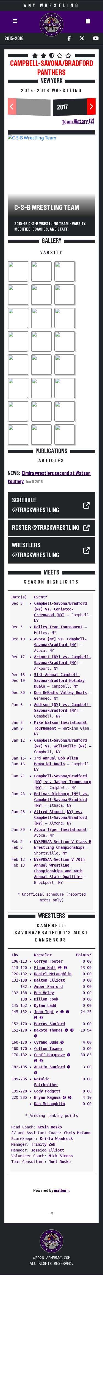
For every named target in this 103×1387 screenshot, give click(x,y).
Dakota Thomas (48, 1030)
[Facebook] (69, 39)
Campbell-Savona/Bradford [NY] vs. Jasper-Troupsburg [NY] (62, 782)
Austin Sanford (49, 1067)
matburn (61, 1190)
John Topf (44, 1012)
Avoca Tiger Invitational (60, 829)
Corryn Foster (48, 961)
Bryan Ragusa (47, 1097)
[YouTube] (96, 39)
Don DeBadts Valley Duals (60, 692)
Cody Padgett (47, 1091)
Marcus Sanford (49, 1024)
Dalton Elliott (49, 980)
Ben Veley (44, 993)
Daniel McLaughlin (52, 974)
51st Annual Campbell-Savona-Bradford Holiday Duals (59, 680)
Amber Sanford (48, 986)
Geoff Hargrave (49, 1055)
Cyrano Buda (46, 1042)
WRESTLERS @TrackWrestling (35, 550)
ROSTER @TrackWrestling (45, 528)
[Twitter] (82, 39)
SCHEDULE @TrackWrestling (35, 505)
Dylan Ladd (45, 1005)
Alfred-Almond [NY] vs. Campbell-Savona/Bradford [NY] (60, 817)
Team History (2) (78, 121)
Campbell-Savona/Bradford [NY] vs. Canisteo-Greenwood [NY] (60, 609)
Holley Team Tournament (58, 627)
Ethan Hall (45, 967)
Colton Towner (48, 1048)
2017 (62, 107)
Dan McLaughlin (49, 1104)
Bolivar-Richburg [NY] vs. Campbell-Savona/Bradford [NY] (61, 800)
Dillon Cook (46, 999)
